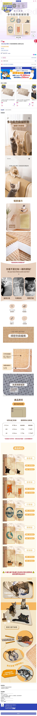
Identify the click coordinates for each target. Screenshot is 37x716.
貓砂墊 (9, 53)
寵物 (1, 53)
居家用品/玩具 (5, 53)
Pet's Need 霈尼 (5, 43)
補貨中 (18, 713)
